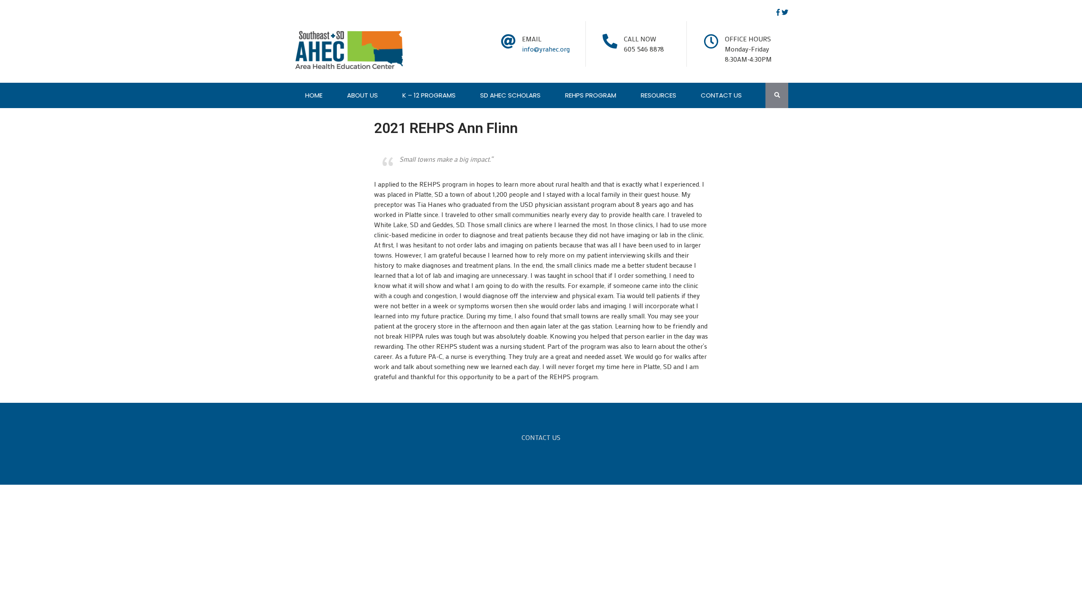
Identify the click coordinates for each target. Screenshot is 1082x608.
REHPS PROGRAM (590, 95)
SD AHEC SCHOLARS (510, 95)
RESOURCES (658, 95)
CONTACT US (721, 95)
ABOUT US (362, 95)
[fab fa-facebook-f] (778, 12)
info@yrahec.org (546, 48)
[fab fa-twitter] (784, 12)
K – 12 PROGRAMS (429, 95)
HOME (313, 95)
